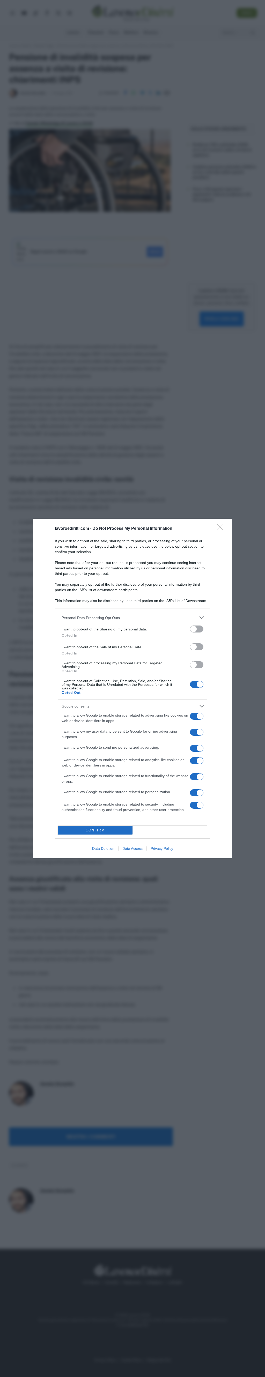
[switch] (196, 629)
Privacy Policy (162, 848)
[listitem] (132, 617)
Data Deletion (103, 848)
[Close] (222, 529)
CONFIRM (95, 830)
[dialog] (132, 688)
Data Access (132, 848)
